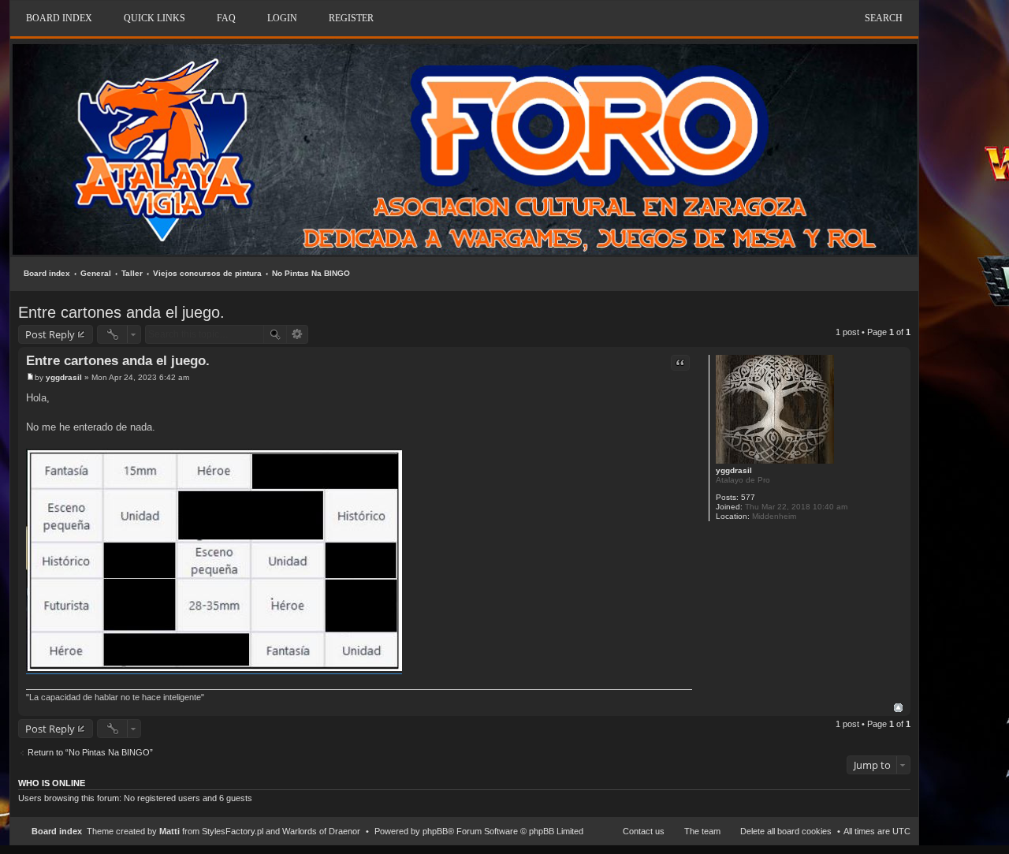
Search (884, 18)
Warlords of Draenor (321, 831)
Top (898, 707)
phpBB (435, 831)
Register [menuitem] (351, 18)
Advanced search (297, 334)
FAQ (226, 18)
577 (748, 497)
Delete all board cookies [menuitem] (786, 831)
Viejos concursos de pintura (207, 273)
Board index (47, 273)
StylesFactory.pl (232, 831)
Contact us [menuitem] (644, 831)
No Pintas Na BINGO (311, 273)
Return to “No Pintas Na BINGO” (90, 752)
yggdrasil (734, 470)
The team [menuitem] (702, 831)
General (95, 273)
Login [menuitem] (282, 18)
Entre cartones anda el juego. (121, 312)
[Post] (30, 377)
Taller (132, 273)
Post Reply (50, 334)
